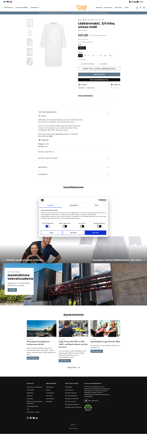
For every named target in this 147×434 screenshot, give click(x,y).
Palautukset (30, 398)
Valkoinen (82, 48)
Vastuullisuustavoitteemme (72, 404)
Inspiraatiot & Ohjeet (21, 7)
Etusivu (79, 19)
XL (100, 55)
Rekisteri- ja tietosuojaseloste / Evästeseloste (35, 402)
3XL (110, 55)
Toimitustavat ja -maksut (33, 412)
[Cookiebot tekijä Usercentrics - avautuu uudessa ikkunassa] (99, 200)
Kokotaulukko (103, 64)
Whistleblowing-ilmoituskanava (73, 407)
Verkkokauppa (8, 7)
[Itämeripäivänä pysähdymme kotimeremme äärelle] (41, 328)
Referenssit (99, 7)
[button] (140, 7)
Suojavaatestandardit (32, 406)
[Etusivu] (81, 7)
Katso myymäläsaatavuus (99, 80)
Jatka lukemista (33, 358)
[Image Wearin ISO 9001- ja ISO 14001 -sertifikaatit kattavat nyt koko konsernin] (73, 328)
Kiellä (51, 232)
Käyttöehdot (30, 393)
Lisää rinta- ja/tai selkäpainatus (99, 68)
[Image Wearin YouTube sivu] (137, 2)
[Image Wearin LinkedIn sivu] (135, 2)
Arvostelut (42, 167)
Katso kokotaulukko (82, 59)
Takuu (28, 409)
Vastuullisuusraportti (70, 401)
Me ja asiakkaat (50, 398)
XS (85, 55)
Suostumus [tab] (50, 205)
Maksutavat (30, 396)
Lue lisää (12, 290)
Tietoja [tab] (96, 205)
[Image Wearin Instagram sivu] (132, 2)
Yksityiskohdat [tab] (73, 205)
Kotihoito (84, 19)
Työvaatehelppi (50, 393)
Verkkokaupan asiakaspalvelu (34, 387)
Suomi (72, 425)
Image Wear (118, 7)
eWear (142, 2)
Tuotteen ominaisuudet (47, 112)
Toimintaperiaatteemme (71, 396)
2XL (105, 55)
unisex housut (59, 134)
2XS (80, 55)
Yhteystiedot (108, 7)
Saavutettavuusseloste (71, 393)
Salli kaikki (95, 232)
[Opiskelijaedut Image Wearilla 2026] (105, 328)
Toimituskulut (95, 35)
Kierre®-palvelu (69, 390)
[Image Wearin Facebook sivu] (130, 2)
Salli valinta (73, 232)
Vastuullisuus (35, 7)
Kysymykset (43, 174)
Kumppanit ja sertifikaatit (71, 398)
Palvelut (48, 390)
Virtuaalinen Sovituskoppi (87, 64)
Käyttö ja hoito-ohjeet (48, 158)
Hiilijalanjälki (68, 387)
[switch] (65, 226)
